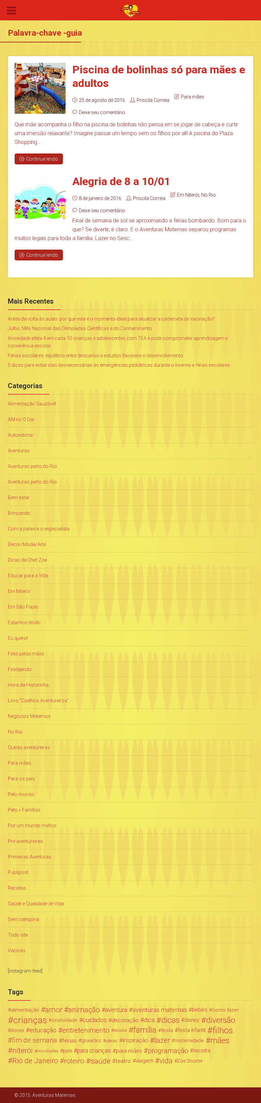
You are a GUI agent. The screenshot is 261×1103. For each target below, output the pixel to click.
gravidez (91, 1040)
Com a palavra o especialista (39, 528)
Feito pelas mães (26, 653)
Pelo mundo (21, 794)
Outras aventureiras (29, 747)
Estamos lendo (24, 622)
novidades (47, 1050)
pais (67, 1050)
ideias (112, 1040)
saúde (100, 1061)
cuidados (95, 1020)
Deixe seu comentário (102, 112)
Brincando (19, 513)
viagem (144, 1060)
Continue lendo (42, 159)
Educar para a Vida (28, 575)
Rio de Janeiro (35, 1061)
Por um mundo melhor (32, 825)
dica (149, 1020)
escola (120, 1030)
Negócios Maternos (29, 716)
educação (43, 1030)
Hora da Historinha (28, 685)
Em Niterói (188, 195)
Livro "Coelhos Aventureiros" (38, 700)
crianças (30, 1020)
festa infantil (192, 1030)
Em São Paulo (23, 607)
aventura (116, 1010)
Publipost (18, 872)
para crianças (94, 1050)
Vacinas (16, 950)
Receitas (17, 888)
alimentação (25, 1010)
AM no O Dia (21, 419)
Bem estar (19, 497)
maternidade (189, 1040)
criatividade (64, 1020)
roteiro (74, 1061)
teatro (123, 1060)
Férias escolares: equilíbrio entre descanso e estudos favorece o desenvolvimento (95, 355)
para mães (129, 1050)
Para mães (192, 97)
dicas (170, 1020)
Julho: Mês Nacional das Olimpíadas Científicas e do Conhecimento (80, 328)
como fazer (225, 1010)
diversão (220, 1020)
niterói (22, 1051)
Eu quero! (18, 638)
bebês (199, 1010)
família (144, 1030)
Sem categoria (23, 919)
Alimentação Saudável (32, 403)
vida (166, 1061)
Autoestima (20, 435)
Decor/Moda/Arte (27, 544)
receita (201, 1050)
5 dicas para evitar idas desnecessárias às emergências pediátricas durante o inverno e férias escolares (119, 365)
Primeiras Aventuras (29, 857)
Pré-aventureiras (25, 841)
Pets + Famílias (24, 810)
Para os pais (21, 778)
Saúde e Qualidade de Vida (36, 903)
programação (168, 1051)
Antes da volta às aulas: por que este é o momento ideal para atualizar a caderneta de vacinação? (111, 319)
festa (167, 1030)
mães (220, 1040)
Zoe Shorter (190, 1061)
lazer (162, 1040)
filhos (222, 1030)
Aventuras (19, 450)
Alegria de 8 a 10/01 (121, 181)
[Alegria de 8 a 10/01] (40, 200)
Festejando (20, 669)
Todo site (18, 935)
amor (53, 1010)
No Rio (208, 195)
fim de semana (34, 1040)
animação (84, 1010)
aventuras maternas (160, 1010)
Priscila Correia (153, 100)
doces (17, 1030)
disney (191, 1020)
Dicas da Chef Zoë (27, 560)
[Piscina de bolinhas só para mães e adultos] (40, 88)
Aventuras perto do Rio (32, 466)
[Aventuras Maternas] (130, 10)
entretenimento (85, 1030)
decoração (125, 1020)
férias (69, 1040)
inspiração (135, 1040)
